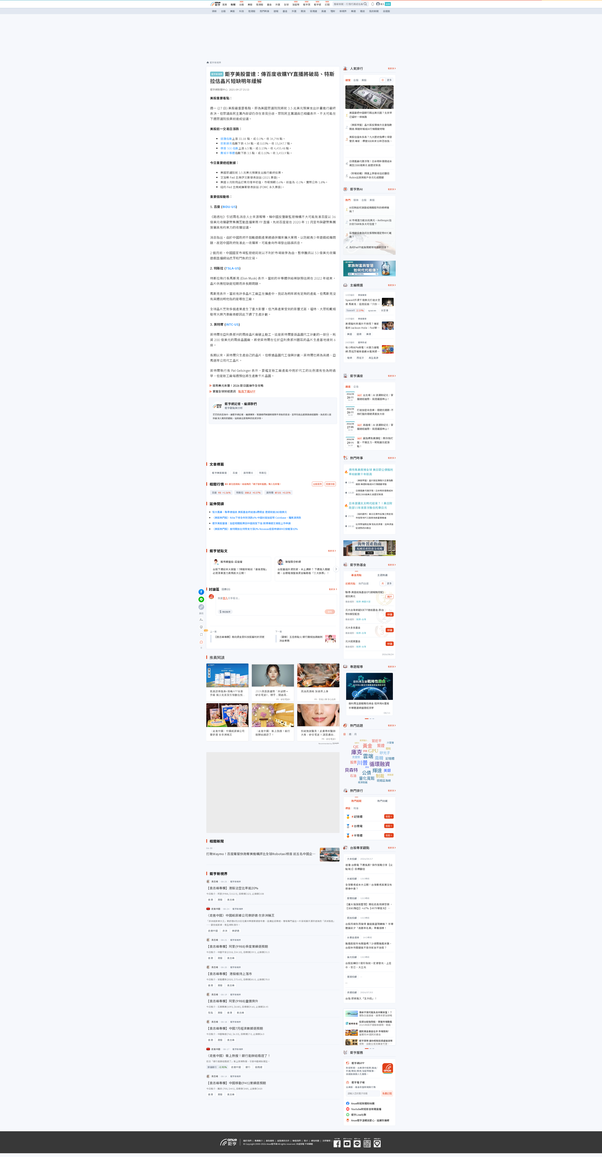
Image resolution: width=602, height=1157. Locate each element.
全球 (286, 4)
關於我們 (247, 1140)
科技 (241, 11)
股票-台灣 (361, 619)
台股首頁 (317, 484)
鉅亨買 (306, 4)
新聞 (233, 4)
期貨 (303, 11)
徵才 (306, 1140)
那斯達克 (226, 143)
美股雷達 (362, 295)
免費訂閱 (387, 1093)
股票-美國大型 (363, 601)
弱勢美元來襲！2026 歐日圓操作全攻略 (238, 385)
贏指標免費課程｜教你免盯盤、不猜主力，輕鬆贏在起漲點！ (375, 442)
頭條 (214, 11)
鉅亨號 (317, 4)
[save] (201, 634)
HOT (360, 395)
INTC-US (232, 324)
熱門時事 (264, 11)
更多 (389, 80)
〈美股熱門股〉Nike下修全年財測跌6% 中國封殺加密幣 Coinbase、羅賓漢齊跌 (256, 517)
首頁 (224, 4)
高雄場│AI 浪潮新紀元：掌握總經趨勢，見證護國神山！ (375, 427)
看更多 (331, 551)
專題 (353, 11)
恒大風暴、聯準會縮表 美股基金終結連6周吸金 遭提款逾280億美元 (249, 512)
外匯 (277, 4)
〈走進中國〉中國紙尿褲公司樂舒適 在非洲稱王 (227, 732)
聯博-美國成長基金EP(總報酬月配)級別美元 (364, 594)
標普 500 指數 (229, 148)
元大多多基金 (352, 627)
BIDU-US (229, 206)
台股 (241, 4)
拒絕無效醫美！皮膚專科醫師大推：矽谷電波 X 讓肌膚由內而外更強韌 (318, 732)
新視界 (343, 11)
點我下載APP (247, 391)
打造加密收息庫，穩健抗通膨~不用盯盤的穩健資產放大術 (375, 412)
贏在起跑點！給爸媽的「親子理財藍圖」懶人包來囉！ (255, 484)
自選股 (386, 11)
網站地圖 (315, 1140)
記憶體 (358, 816)
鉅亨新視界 (215, 62)
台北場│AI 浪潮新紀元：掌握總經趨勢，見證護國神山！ (375, 397)
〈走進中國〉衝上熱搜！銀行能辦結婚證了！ (273, 732)
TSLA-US (232, 268)
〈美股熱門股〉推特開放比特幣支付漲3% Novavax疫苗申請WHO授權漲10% (255, 529)
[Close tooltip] (227, 642)
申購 (389, 614)
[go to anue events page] (373, 4)
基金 (269, 4)
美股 (250, 4)
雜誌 (362, 11)
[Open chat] (201, 642)
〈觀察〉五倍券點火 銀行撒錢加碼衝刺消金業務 (301, 638)
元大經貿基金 (352, 641)
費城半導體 (227, 153)
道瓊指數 (226, 139)
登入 (382, 4)
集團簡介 (259, 1140)
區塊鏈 (313, 11)
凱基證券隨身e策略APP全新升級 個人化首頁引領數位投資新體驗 (226, 693)
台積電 (358, 826)
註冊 (388, 4)
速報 (276, 11)
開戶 (389, 597)
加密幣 (295, 4)
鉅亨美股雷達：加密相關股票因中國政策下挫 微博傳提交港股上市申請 (251, 523)
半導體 (358, 835)
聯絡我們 (297, 1140)
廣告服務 (270, 1140)
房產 (323, 11)
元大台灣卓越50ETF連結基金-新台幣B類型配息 (364, 612)
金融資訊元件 (283, 1140)
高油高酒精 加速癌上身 (314, 691)
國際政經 (362, 342)
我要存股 (330, 484)
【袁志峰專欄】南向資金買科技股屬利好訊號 (239, 637)
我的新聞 (374, 11)
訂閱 (327, 4)
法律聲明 (326, 1140)
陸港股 (259, 4)
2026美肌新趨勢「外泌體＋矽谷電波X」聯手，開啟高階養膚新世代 (272, 693)
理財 (332, 11)
